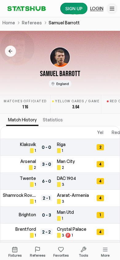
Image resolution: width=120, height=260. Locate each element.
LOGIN (96, 8)
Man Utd (65, 212)
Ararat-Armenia (73, 195)
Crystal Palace (71, 229)
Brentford (25, 229)
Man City (66, 161)
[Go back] (10, 51)
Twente (28, 178)
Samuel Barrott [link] (64, 22)
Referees (32, 22)
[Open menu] (112, 8)
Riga (61, 144)
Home (8, 22)
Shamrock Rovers (19, 195)
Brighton (27, 214)
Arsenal (28, 161)
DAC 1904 (66, 178)
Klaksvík (28, 144)
